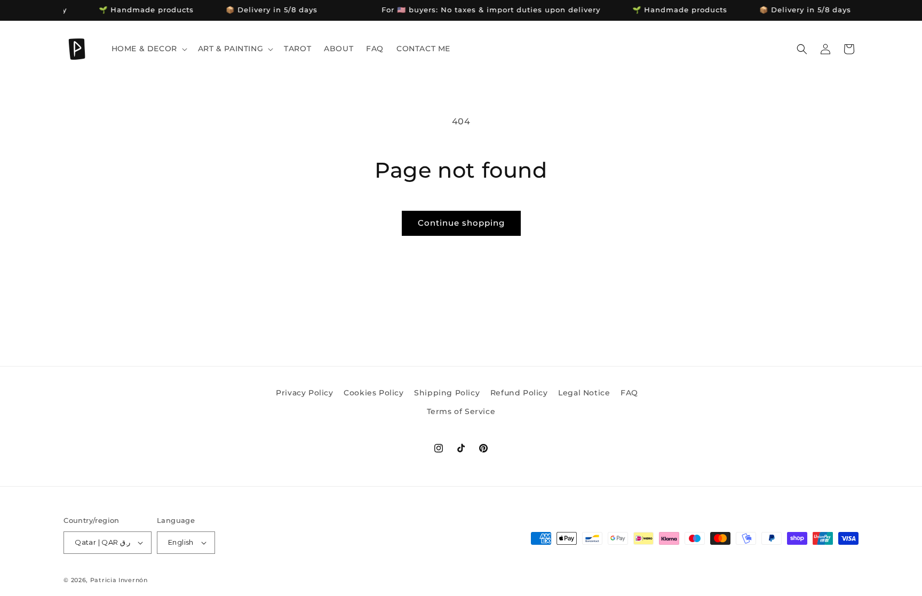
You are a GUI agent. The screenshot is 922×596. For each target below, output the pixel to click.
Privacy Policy (304, 393)
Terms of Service (461, 411)
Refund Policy (519, 393)
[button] (148, 48)
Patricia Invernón (119, 580)
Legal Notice (584, 393)
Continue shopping (461, 223)
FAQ (629, 393)
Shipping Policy (447, 393)
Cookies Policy (373, 393)
